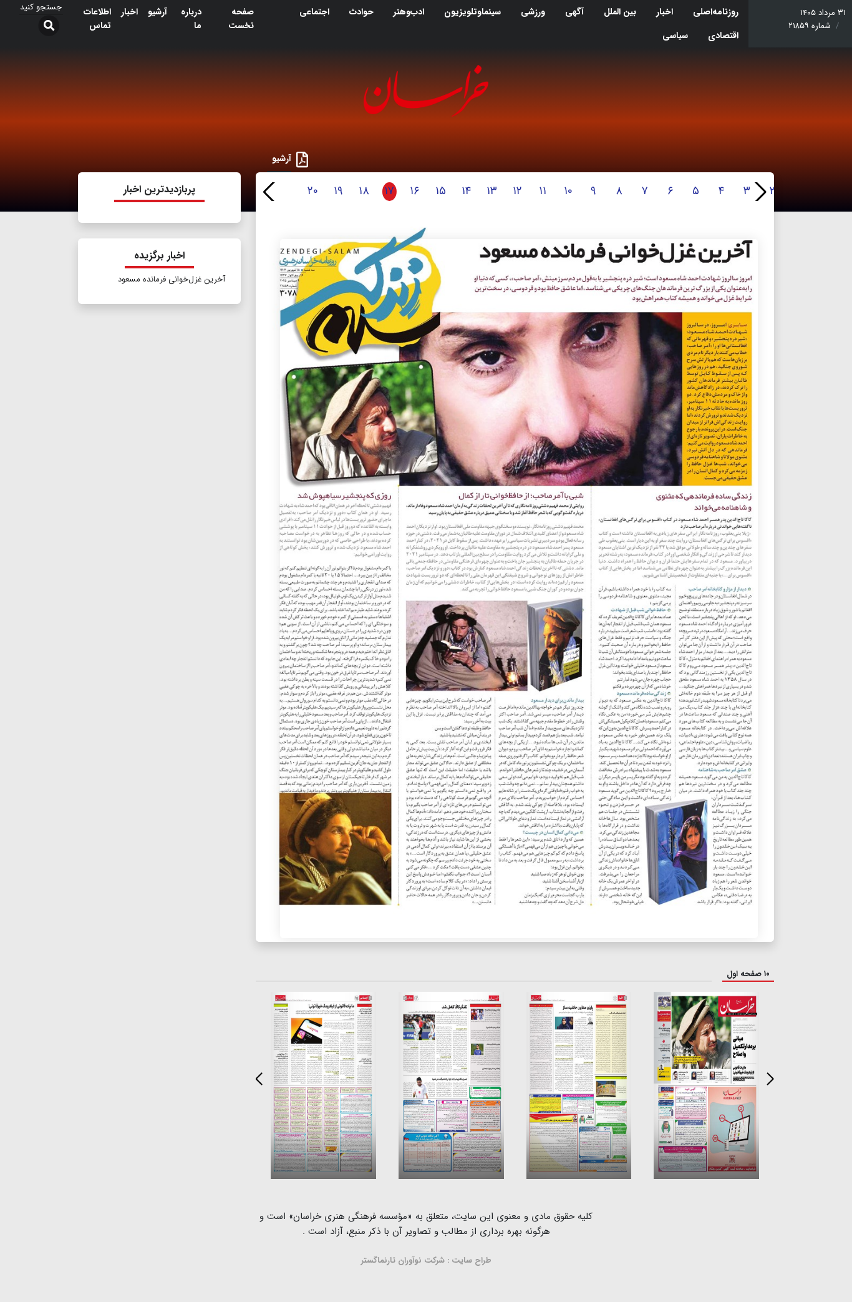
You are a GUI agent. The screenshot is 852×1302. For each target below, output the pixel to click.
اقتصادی (723, 35)
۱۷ (389, 191)
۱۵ (440, 191)
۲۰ (312, 191)
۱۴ (466, 191)
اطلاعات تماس (97, 18)
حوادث (361, 12)
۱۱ (542, 191)
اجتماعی (314, 12)
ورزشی (533, 12)
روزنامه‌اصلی (715, 12)
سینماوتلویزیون (472, 12)
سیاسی (675, 35)
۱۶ (415, 191)
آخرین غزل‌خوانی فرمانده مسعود (171, 279)
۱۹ (338, 191)
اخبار (664, 12)
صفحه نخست (241, 18)
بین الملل (620, 12)
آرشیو (157, 12)
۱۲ (517, 191)
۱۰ (568, 191)
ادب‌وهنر (409, 12)
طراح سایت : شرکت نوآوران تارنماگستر (426, 1260)
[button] (759, 191)
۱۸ (364, 191)
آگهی (574, 12)
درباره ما (191, 18)
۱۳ (492, 191)
